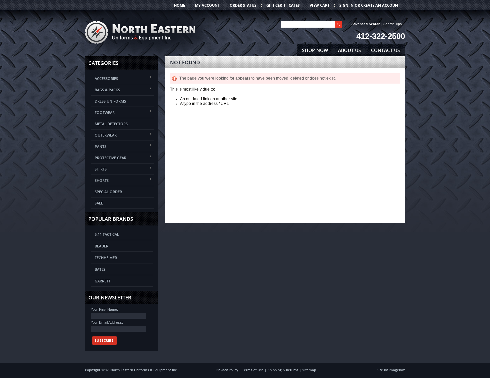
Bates (100, 269)
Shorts (100, 180)
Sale (99, 202)
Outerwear (104, 135)
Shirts (99, 169)
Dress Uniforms (110, 101)
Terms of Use (253, 370)
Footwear (103, 112)
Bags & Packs (105, 89)
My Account (207, 5)
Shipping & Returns (283, 370)
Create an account (380, 5)
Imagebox (397, 370)
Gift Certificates (283, 5)
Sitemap (309, 370)
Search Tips (392, 24)
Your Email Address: (107, 322)
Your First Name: (104, 309)
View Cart (319, 5)
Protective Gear (108, 157)
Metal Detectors (111, 123)
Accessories (104, 78)
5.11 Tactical (107, 234)
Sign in (346, 5)
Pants (98, 146)
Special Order (108, 191)
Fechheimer (106, 257)
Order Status (243, 5)
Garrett (102, 280)
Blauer (101, 245)
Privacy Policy (227, 370)
